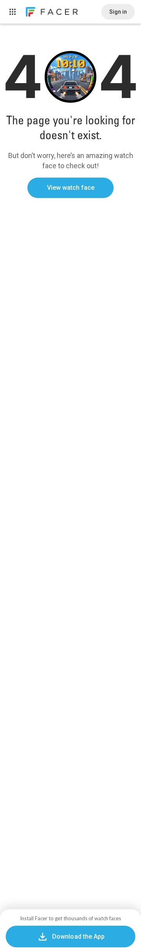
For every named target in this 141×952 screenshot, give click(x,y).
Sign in (118, 12)
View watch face (70, 187)
